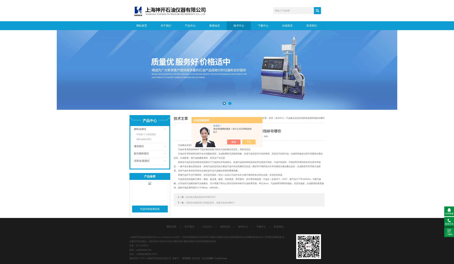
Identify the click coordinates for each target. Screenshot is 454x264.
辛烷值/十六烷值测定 (146, 134)
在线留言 (287, 25)
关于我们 (166, 25)
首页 (271, 118)
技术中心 (239, 25)
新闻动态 (214, 25)
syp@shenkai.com (143, 250)
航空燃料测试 (141, 153)
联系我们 (311, 25)
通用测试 (139, 146)
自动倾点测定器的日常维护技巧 (201, 197)
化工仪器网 (207, 258)
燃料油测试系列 (143, 139)
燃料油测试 (140, 129)
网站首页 (141, 25)
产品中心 (190, 25)
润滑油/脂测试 (142, 161)
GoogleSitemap (220, 258)
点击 (160, 130)
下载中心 (263, 25)
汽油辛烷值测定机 (150, 209)
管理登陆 (186, 258)
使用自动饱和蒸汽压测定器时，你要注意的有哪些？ (210, 202)
